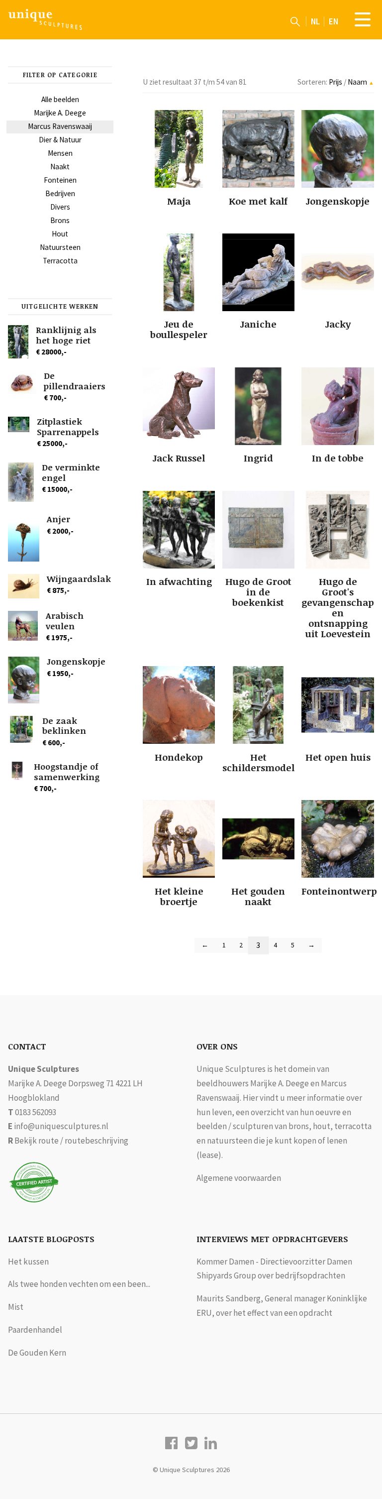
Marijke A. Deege (60, 112)
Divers (60, 207)
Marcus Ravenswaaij (60, 126)
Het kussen (28, 1261)
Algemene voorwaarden (238, 1177)
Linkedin (210, 1443)
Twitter (191, 1443)
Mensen (60, 153)
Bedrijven (60, 193)
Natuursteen (60, 247)
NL (315, 21)
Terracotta (60, 260)
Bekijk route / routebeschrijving (71, 1140)
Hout (60, 233)
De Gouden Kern (37, 1352)
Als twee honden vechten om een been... (79, 1283)
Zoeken (295, 21)
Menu (363, 19)
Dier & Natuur (60, 139)
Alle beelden (60, 99)
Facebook (171, 1443)
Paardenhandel (35, 1329)
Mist (15, 1306)
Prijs (336, 82)
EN (333, 21)
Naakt (60, 166)
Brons (60, 220)
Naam (358, 82)
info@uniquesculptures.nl (61, 1126)
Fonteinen (60, 180)
